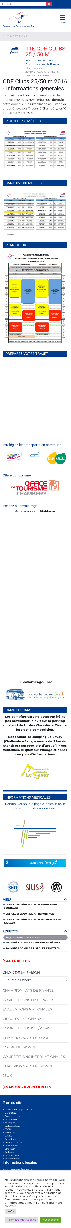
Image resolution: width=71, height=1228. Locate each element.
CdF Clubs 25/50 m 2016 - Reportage (29, 913)
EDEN (8, 1129)
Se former (10, 1148)
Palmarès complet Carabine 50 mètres (32, 942)
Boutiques (10, 1122)
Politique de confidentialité (18, 1169)
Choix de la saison (21, 972)
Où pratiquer (11, 1112)
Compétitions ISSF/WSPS (26, 1028)
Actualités (17, 961)
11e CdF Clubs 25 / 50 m (45, 51)
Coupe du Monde (20, 1047)
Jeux (7, 1075)
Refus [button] (11, 1211)
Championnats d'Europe (27, 1038)
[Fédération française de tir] (24, 19)
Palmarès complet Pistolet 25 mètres (32, 948)
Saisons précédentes (28, 1087)
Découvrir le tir (12, 1116)
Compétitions (12, 1145)
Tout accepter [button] (50, 1219)
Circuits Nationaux (22, 1018)
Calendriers (10, 1139)
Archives (9, 1152)
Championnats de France (42, 64)
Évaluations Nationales (27, 1009)
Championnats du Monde (28, 1066)
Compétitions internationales (34, 1056)
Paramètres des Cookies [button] (21, 1219)
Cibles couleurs (12, 1126)
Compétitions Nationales (28, 1000)
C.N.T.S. (9, 1135)
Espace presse (12, 1155)
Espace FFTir (11, 1119)
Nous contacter (12, 1158)
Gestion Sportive (13, 1142)
